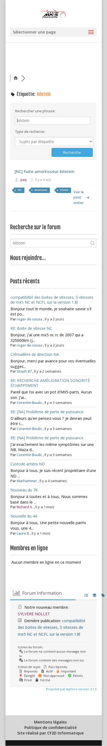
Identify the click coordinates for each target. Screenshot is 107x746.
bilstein (64, 189)
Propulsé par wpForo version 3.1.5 (71, 689)
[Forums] (15, 78)
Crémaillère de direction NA (34, 354)
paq (23, 179)
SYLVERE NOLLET (34, 613)
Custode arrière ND (27, 463)
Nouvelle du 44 (23, 516)
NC (20, 189)
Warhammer (27, 480)
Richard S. (25, 506)
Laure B (23, 533)
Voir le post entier (79, 197)
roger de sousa (29, 319)
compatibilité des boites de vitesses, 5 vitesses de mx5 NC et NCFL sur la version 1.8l (51, 300)
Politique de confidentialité (50, 727)
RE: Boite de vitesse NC (31, 328)
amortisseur (41, 189)
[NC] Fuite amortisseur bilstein (44, 171)
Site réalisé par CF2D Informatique (50, 733)
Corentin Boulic (29, 402)
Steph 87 (24, 371)
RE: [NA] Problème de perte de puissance (46, 411)
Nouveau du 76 (24, 490)
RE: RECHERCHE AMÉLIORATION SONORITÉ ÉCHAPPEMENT (50, 383)
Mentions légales (50, 722)
